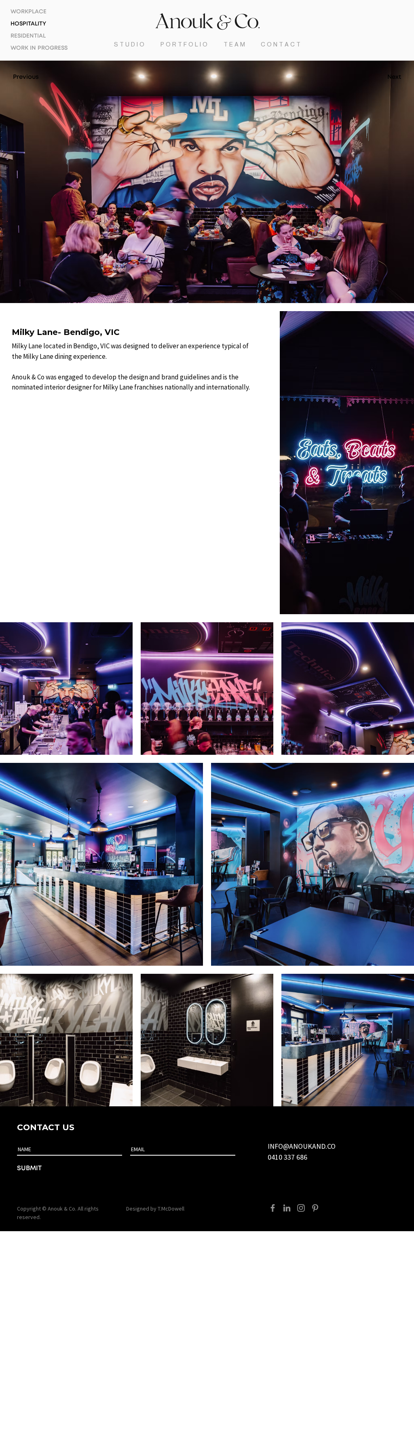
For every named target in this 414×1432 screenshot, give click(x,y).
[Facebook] (273, 1208)
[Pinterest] (315, 1208)
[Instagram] (301, 1208)
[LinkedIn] (287, 1208)
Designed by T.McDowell (155, 1208)
